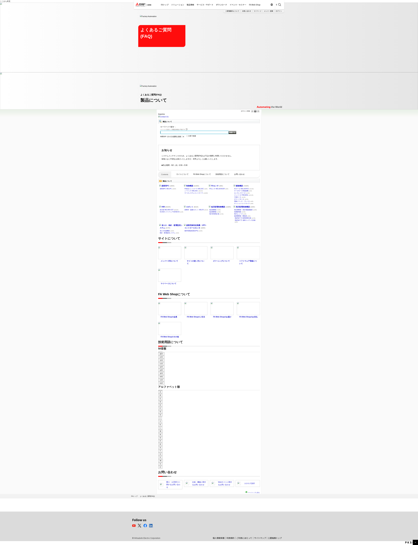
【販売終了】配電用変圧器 (244, 218)
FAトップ (165, 4)
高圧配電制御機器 (245, 207)
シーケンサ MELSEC (194, 191)
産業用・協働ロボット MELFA (196, 210)
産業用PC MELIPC (168, 189)
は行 (161, 370)
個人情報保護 (218, 538)
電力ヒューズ (240, 214)
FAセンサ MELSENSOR (218, 189)
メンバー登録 (268, 11)
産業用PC (168, 186)
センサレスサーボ (242, 193)
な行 (161, 367)
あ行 (161, 354)
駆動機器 (242, 186)
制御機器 (192, 186)
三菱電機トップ (275, 538)
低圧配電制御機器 (221, 207)
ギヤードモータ (241, 199)
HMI (166, 207)
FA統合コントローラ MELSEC (196, 189)
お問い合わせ (246, 11)
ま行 (161, 373)
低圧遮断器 (215, 210)
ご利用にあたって (244, 538)
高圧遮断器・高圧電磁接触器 (245, 210)
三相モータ (239, 197)
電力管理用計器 (216, 214)
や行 (161, 376)
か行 (161, 357)
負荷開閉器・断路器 (242, 216)
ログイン (279, 11)
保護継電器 (239, 212)
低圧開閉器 (215, 212)
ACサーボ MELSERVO (244, 189)
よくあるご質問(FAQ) (147, 496)
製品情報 (190, 4)
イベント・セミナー (238, 4)
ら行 (161, 380)
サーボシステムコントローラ (196, 193)
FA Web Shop (254, 4)
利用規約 (230, 538)
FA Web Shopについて (202, 174)
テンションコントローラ (243, 203)
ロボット (192, 207)
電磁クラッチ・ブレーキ (243, 201)
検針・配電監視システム (169, 233)
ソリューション (177, 4)
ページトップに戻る (254, 492)
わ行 (161, 383)
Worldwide (271, 4)
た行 (161, 363)
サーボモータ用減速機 (243, 191)
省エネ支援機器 (167, 231)
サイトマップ (260, 538)
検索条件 (163, 136)
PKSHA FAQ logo (411, 542)
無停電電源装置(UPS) (193, 231)
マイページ (257, 11)
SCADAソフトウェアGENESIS (171, 212)
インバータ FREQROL (243, 195)
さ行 (161, 360)
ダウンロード (221, 4)
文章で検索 (192, 136)
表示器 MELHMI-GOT (169, 210)
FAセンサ (217, 186)
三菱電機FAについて (232, 11)
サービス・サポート (205, 4)
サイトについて (182, 174)
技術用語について (222, 174)
